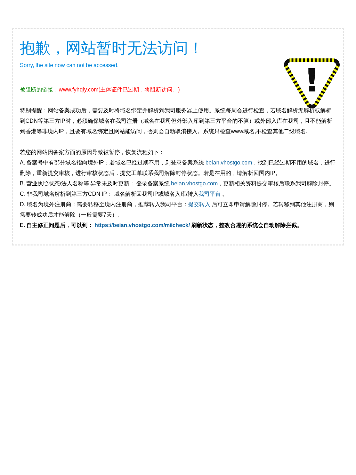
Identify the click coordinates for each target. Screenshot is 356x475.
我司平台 (210, 194)
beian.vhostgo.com (228, 163)
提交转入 (199, 204)
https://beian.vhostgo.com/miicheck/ (142, 225)
